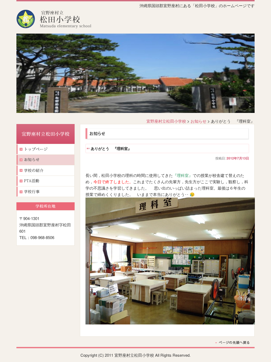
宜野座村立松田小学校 (166, 121)
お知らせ (198, 121)
